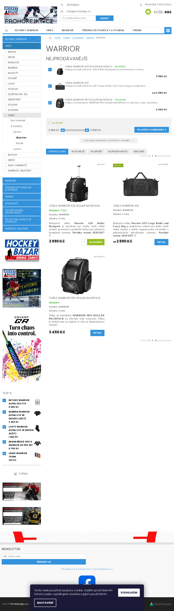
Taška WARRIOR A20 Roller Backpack (95, 66)
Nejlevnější (78, 151)
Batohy (12, 154)
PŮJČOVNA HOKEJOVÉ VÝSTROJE (18, 221)
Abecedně (139, 151)
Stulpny (13, 104)
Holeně (12, 78)
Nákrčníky (14, 99)
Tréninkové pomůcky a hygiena (103, 30)
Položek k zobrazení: (151, 129)
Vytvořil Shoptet (162, 604)
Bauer (20, 143)
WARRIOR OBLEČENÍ (19, 170)
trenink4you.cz (104, 569)
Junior (17, 149)
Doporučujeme (57, 151)
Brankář (67, 30)
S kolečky (16, 126)
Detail (161, 242)
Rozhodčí (11, 203)
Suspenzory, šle (18, 94)
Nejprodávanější (117, 151)
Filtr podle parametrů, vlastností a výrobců (107, 140)
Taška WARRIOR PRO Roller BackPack (95, 99)
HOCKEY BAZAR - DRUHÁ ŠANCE (15, 211)
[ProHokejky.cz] (30, 15)
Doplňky (13, 110)
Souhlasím (129, 593)
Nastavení (45, 603)
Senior (17, 132)
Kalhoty (13, 73)
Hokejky (13, 89)
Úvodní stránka (7, 30)
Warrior (21, 137)
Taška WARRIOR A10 (76, 83)
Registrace (165, 4)
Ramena (13, 67)
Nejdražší (96, 151)
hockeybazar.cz (85, 569)
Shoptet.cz (67, 569)
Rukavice (13, 62)
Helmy (11, 57)
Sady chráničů (17, 165)
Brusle (12, 52)
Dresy (11, 160)
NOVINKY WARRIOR (26, 30)
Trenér (136, 30)
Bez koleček (18, 120)
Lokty (11, 83)
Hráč (50, 30)
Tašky (11, 115)
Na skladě (57, 122)
